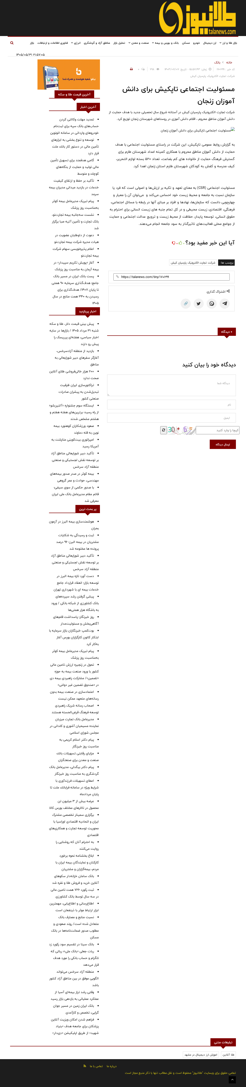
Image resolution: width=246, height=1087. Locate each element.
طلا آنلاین (228, 1054)
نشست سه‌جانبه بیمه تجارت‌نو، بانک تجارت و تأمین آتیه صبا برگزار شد (75, 221)
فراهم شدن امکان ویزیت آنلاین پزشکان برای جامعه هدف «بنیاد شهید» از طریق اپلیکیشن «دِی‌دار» (75, 1026)
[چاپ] (131, 69)
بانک (217, 62)
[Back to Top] (232, 1079)
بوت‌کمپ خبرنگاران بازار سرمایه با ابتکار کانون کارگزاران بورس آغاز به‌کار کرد (74, 637)
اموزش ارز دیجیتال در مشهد (200, 1054)
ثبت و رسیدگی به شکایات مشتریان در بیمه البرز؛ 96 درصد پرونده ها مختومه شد (77, 542)
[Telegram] (225, 304)
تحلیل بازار (119, 42)
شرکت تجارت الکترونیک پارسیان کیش (193, 262)
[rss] (85, 1066)
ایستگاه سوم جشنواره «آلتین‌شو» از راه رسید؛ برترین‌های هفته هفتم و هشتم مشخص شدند (74, 412)
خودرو (196, 42)
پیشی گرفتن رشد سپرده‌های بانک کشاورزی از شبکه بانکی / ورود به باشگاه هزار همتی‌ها (75, 603)
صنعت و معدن (139, 42)
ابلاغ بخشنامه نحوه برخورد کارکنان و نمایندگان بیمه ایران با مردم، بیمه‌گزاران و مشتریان (77, 862)
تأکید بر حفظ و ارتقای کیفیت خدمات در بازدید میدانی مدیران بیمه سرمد (74, 187)
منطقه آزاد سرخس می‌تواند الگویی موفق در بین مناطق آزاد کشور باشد (74, 978)
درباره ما (112, 1066)
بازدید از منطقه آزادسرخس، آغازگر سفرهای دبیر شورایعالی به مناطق (77, 357)
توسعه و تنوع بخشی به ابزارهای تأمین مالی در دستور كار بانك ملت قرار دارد (75, 146)
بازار (32, 42)
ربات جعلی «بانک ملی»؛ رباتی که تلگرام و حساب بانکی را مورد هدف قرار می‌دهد (75, 958)
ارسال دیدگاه (223, 444)
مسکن (186, 42)
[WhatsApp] (212, 304)
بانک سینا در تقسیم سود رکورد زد (71, 944)
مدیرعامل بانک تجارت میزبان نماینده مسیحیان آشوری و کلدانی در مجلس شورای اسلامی (74, 726)
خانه (229, 62)
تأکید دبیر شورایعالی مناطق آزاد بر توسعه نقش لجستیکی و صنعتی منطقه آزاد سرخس (75, 460)
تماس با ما (96, 1066)
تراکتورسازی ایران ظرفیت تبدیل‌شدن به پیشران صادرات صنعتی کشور (79, 391)
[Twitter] (199, 304)
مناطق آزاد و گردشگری (97, 42)
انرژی (76, 42)
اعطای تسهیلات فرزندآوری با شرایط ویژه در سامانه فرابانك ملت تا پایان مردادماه (74, 787)
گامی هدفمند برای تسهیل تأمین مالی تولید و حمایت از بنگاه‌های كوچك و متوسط (74, 167)
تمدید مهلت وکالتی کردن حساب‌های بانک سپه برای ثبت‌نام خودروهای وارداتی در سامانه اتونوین (74, 126)
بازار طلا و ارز (229, 42)
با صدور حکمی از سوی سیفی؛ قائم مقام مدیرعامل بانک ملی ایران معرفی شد (75, 494)
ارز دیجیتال (209, 42)
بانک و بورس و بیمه (166, 42)
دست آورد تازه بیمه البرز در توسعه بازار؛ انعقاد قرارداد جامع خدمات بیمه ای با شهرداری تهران (76, 582)
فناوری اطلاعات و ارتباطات (52, 42)
